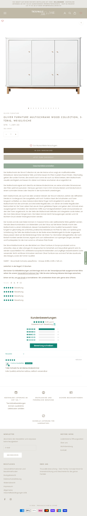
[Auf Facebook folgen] (5, 499)
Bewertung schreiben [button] (43, 345)
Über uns (64, 443)
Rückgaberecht (10, 475)
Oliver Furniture (11, 113)
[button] (9, 288)
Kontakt (63, 450)
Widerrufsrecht (9, 483)
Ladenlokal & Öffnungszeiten (71, 439)
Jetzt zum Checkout (43, 157)
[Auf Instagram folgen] (11, 499)
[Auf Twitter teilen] (14, 283)
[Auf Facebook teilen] (11, 283)
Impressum (8, 486)
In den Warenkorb (43, 150)
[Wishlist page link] (81, 13)
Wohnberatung (66, 446)
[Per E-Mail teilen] (21, 283)
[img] (10, 360)
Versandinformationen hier (28, 273)
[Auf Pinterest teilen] (17, 283)
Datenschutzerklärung (12, 479)
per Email (21, 278)
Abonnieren (12, 455)
